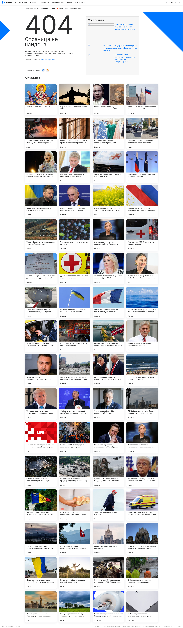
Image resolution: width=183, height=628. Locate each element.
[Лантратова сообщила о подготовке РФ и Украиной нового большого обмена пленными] (108, 235)
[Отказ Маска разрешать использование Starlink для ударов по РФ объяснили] (108, 437)
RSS (91, 626)
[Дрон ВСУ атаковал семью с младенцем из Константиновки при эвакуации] (108, 471)
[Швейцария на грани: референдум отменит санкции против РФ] (74, 539)
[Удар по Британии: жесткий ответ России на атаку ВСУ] (142, 99)
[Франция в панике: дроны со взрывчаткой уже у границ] (108, 302)
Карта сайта (177, 626)
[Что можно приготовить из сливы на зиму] (74, 235)
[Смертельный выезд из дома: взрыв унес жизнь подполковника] (142, 505)
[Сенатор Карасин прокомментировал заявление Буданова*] (41, 370)
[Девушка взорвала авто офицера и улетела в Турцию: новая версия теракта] (74, 268)
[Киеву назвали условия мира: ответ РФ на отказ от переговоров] (142, 336)
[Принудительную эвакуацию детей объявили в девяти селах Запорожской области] (41, 573)
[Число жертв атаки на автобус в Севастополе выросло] (108, 167)
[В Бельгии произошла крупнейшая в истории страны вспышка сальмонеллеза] (74, 505)
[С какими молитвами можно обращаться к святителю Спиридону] (41, 99)
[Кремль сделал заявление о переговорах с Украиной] (74, 167)
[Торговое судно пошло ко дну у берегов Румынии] (142, 370)
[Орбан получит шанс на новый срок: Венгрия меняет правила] (74, 404)
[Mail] (3, 2)
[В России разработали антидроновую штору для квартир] (142, 607)
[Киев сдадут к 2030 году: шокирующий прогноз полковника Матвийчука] (41, 539)
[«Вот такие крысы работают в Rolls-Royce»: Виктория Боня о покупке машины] (142, 268)
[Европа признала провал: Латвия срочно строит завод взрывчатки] (108, 336)
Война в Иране (49, 8)
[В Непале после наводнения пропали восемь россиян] (142, 573)
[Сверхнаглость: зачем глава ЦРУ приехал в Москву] (142, 167)
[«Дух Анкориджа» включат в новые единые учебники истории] (108, 370)
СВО (61, 8)
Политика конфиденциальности (131, 626)
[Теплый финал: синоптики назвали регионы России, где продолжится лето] (41, 235)
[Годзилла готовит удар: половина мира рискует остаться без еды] (142, 302)
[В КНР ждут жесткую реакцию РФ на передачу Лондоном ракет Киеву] (41, 302)
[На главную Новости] (10, 2)
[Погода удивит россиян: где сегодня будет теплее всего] (74, 607)
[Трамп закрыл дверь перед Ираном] (108, 505)
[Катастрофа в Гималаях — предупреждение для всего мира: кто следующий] (74, 471)
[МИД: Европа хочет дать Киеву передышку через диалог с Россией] (142, 404)
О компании (10, 626)
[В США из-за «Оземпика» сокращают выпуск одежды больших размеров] (108, 133)
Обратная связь (167, 626)
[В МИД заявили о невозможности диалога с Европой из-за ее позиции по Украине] (142, 539)
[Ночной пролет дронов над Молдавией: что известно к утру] (41, 505)
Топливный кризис (74, 8)
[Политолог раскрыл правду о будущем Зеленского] (41, 201)
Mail (3, 626)
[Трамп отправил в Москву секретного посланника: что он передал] (41, 404)
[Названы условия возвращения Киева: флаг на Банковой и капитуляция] (74, 302)
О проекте (97, 626)
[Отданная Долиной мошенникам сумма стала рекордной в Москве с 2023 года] (41, 167)
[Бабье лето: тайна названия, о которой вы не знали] (74, 573)
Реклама (18, 626)
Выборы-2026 (33, 8)
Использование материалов (151, 626)
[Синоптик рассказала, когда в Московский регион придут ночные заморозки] (41, 471)
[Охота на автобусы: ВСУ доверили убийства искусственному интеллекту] (108, 404)
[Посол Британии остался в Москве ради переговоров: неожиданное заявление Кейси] (41, 607)
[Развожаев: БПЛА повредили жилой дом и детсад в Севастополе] (74, 437)
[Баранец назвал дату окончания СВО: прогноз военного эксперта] (74, 99)
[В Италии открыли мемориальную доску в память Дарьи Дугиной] (41, 268)
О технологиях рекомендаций (111, 626)
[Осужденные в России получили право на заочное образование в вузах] (74, 133)
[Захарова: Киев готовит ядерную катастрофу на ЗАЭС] (108, 268)
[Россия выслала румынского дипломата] (108, 539)
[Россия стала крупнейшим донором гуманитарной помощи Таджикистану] (142, 201)
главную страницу (48, 60)
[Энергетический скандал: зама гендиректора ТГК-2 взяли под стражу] (108, 573)
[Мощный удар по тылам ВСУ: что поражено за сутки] (74, 336)
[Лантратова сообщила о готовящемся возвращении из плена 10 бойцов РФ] (142, 437)
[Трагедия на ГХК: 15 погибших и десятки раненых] (142, 235)
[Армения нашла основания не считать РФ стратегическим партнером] (74, 201)
